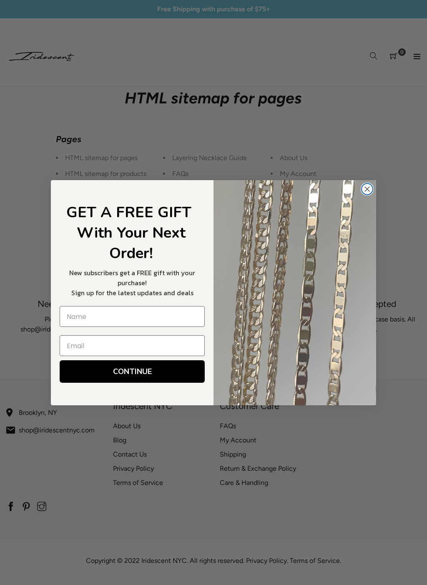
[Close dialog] (367, 189)
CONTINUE (132, 372)
